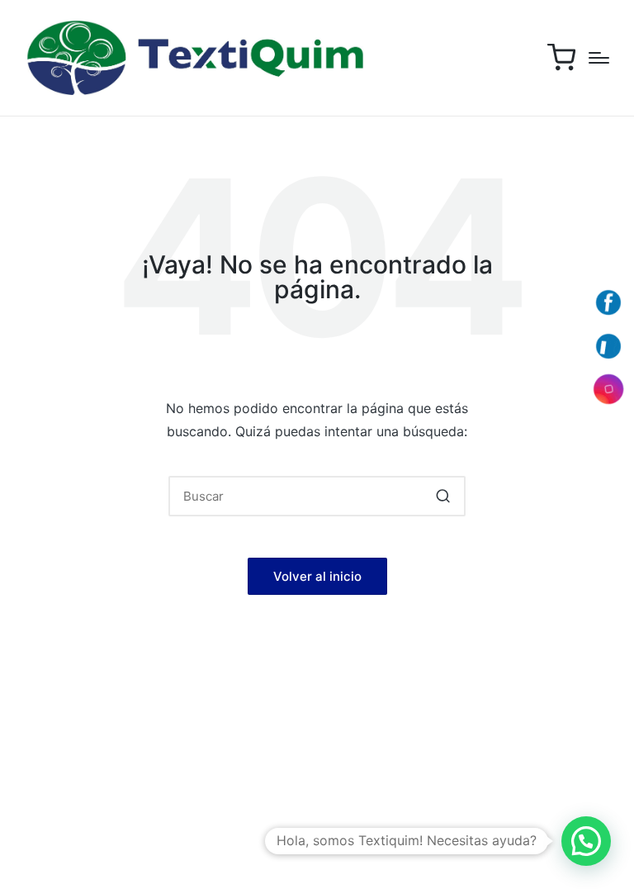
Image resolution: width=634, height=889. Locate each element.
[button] (443, 496)
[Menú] (599, 58)
